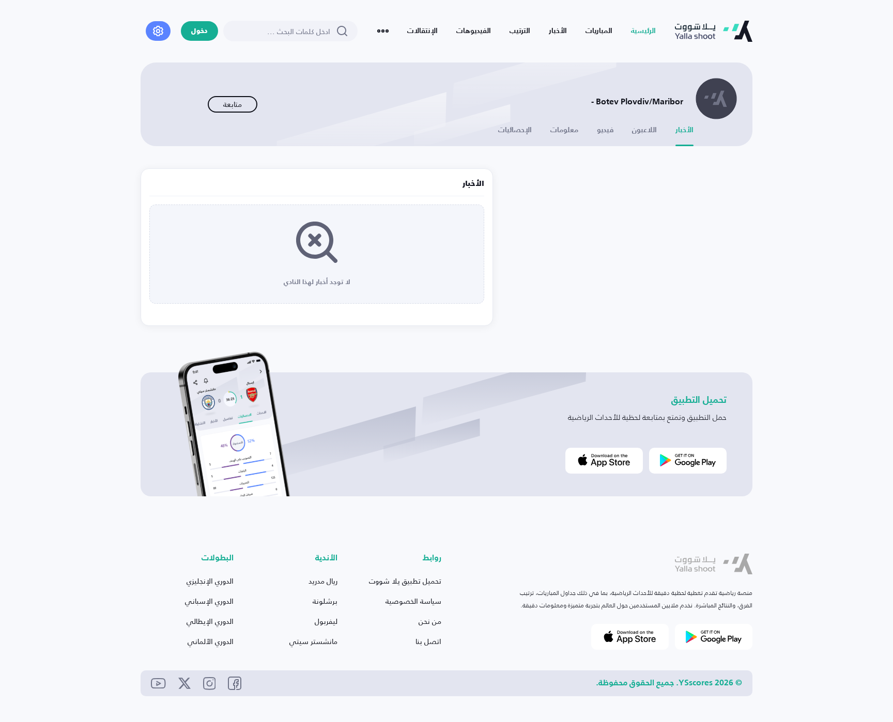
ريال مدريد (323, 581)
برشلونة (325, 601)
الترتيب (520, 31)
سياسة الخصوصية (413, 601)
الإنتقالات (422, 31)
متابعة (232, 104)
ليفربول (326, 621)
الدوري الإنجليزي (210, 581)
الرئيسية (643, 31)
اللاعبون (644, 130)
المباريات (599, 31)
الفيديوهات (473, 31)
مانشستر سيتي (313, 641)
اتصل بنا (428, 641)
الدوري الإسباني (209, 601)
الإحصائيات (515, 130)
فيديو (605, 130)
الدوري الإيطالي (210, 621)
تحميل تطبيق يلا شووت (405, 581)
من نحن (430, 621)
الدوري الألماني (211, 641)
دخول (199, 31)
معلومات (564, 130)
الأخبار (558, 31)
